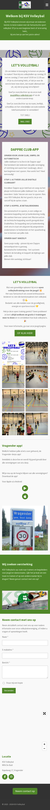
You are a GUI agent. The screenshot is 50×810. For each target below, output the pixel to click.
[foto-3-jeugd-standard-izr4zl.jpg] (36, 400)
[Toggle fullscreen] (44, 713)
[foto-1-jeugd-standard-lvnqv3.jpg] (13, 377)
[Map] (25, 731)
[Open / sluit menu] (47, 5)
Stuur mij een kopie (14, 682)
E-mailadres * (7, 649)
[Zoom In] (44, 744)
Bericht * (6, 662)
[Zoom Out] (44, 748)
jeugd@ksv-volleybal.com (21, 95)
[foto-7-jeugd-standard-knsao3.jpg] (36, 353)
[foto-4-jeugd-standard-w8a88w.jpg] (13, 424)
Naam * (5, 637)
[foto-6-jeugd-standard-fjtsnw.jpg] (36, 377)
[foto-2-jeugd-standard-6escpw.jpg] (13, 400)
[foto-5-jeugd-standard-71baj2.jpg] (36, 424)
